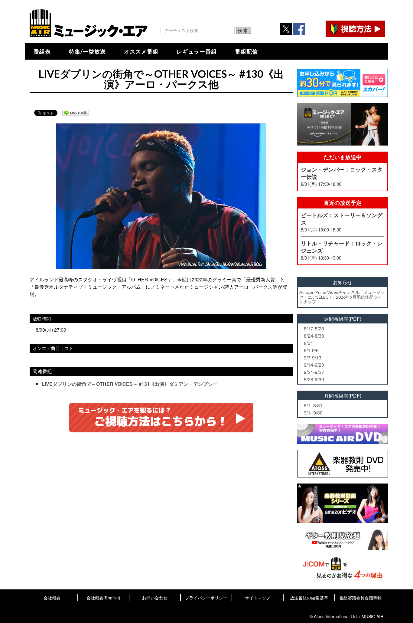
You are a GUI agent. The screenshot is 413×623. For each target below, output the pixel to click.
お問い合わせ (154, 598)
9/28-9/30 (314, 379)
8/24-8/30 (314, 335)
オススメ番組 (141, 51)
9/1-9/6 (311, 350)
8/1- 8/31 (313, 405)
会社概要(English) (103, 598)
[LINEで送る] (75, 113)
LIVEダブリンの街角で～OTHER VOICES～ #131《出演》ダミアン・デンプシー (129, 383)
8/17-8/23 (314, 328)
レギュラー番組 (197, 51)
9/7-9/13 (312, 357)
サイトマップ (257, 598)
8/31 (308, 342)
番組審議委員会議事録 (360, 598)
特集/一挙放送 (87, 51)
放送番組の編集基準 (309, 598)
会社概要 (52, 598)
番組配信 (246, 51)
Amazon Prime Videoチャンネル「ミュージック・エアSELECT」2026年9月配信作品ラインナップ (342, 297)
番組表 (42, 51)
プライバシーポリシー (206, 598)
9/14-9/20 (314, 364)
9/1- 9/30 (313, 412)
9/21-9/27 (314, 372)
